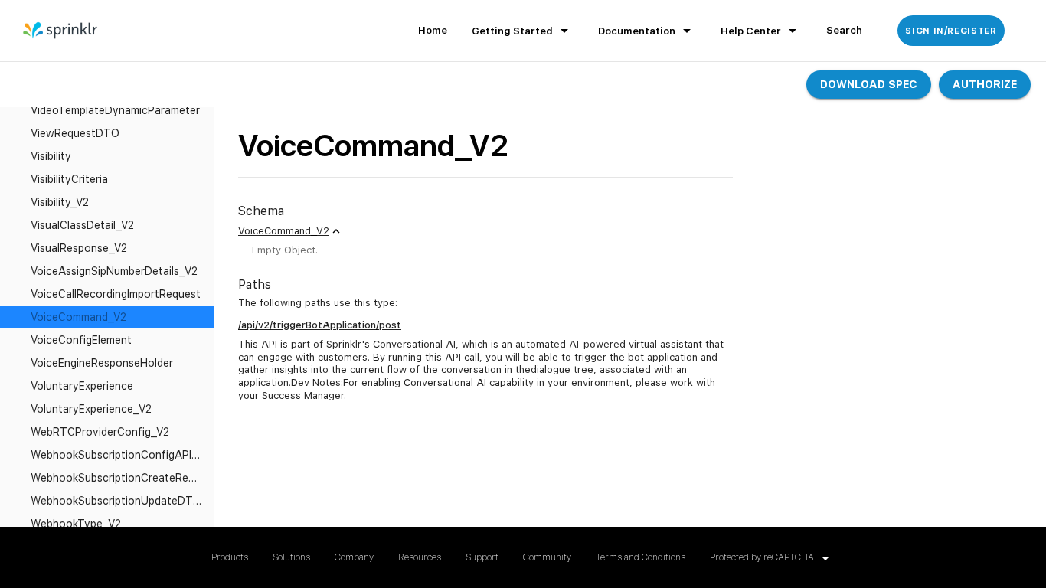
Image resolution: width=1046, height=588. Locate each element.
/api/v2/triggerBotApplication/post (319, 325)
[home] (60, 30)
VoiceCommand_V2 (283, 231)
